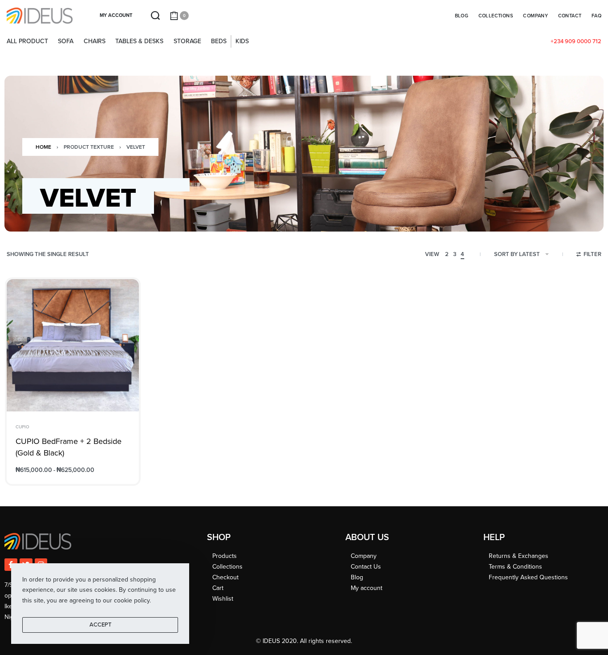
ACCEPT (100, 624)
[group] (73, 345)
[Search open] (155, 15)
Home (43, 147)
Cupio (22, 427)
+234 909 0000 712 (576, 41)
